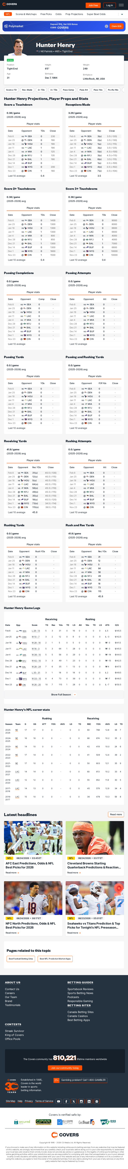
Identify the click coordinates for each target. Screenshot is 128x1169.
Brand (8, 1001)
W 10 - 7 (36, 636)
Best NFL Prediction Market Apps (55, 958)
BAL (24, 667)
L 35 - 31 (36, 672)
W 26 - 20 (36, 684)
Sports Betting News (80, 993)
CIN (24, 685)
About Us (12, 982)
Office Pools (12, 1039)
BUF (25, 673)
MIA (24, 655)
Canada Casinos (78, 1016)
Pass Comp (68, 90)
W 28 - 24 (36, 666)
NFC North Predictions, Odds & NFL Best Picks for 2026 (31, 925)
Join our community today (65, 1067)
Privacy (29, 1101)
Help (20, 1101)
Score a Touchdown (18, 104)
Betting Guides (80, 982)
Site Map (10, 1101)
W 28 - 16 (36, 642)
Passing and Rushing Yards (85, 357)
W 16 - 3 (36, 648)
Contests (13, 1024)
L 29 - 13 (36, 630)
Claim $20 (116, 26)
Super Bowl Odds (96, 14)
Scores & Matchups (26, 14)
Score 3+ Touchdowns (81, 188)
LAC (25, 649)
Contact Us (12, 989)
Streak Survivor (14, 1031)
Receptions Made (78, 104)
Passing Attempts (78, 273)
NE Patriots (46, 51)
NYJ (24, 661)
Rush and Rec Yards (80, 525)
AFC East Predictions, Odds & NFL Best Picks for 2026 (30, 865)
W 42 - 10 (36, 660)
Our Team (11, 997)
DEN (24, 637)
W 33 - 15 (36, 678)
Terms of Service (44, 1101)
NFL (8, 14)
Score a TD (11, 90)
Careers (10, 993)
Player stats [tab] (33, 123)
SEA (24, 631)
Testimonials (12, 1005)
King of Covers (14, 1035)
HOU (25, 643)
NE (16, 730)
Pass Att (84, 90)
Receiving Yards (15, 441)
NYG (25, 679)
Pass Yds (98, 90)
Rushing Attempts (78, 441)
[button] (64, 694)
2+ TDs (41, 90)
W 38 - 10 (36, 654)
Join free (93, 5)
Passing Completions (19, 273)
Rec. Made (27, 90)
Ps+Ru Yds (113, 90)
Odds (58, 14)
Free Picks (46, 14)
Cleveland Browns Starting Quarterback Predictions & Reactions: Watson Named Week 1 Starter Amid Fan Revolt (94, 865)
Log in (109, 5)
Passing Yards (14, 357)
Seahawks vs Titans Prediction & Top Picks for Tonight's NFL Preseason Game (93, 926)
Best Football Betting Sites (21, 958)
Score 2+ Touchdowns (20, 188)
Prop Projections (74, 14)
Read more (117, 815)
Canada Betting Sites (81, 1012)
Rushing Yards (14, 525)
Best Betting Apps (79, 1020)
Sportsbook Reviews (80, 989)
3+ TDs (53, 90)
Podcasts (73, 997)
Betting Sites (79, 1005)
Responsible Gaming (80, 1001)
